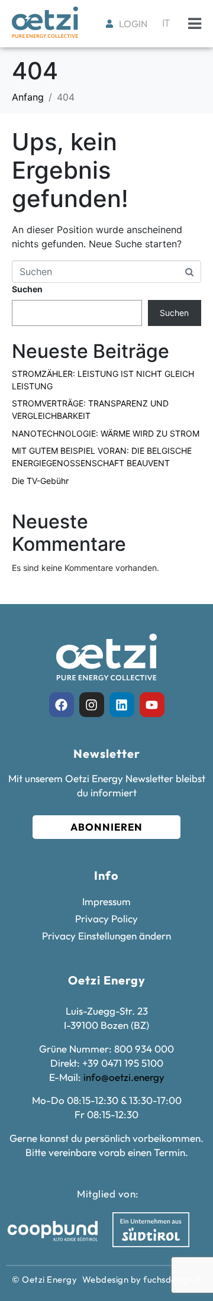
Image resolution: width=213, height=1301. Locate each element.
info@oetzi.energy (123, 1077)
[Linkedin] (121, 704)
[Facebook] (61, 704)
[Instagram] (91, 704)
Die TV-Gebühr (40, 481)
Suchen (27, 289)
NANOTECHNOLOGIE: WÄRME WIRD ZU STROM (105, 433)
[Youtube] (152, 704)
